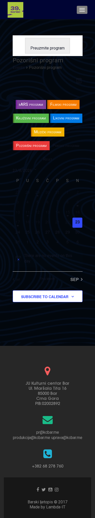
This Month (47, 279)
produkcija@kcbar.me (31, 437)
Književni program (31, 118)
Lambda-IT (55, 507)
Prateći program (65, 145)
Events (19, 67)
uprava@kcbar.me (66, 437)
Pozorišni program (31, 145)
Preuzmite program (47, 48)
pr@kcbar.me (47, 432)
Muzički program (47, 132)
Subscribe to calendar (44, 296)
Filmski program (63, 104)
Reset (47, 159)
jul (18, 279)
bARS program (31, 104)
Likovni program (66, 118)
